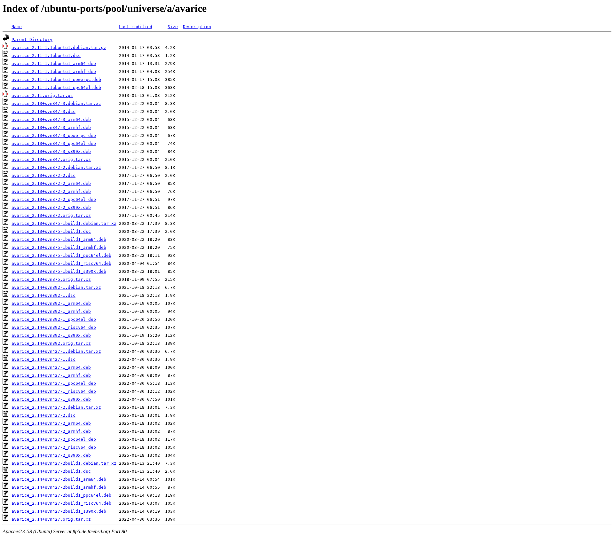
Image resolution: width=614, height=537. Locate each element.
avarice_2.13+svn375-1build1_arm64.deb (59, 239)
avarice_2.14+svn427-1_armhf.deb (51, 375)
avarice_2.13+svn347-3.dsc (43, 111)
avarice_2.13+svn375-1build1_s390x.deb (59, 271)
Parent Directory (32, 39)
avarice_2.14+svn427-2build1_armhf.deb (59, 487)
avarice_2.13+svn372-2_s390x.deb (51, 207)
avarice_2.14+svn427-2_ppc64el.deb (54, 439)
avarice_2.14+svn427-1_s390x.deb (51, 399)
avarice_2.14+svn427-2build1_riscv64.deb (61, 503)
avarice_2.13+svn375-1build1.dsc (51, 231)
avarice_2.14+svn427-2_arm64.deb (51, 423)
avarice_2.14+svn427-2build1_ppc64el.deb (61, 495)
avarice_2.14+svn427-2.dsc (43, 415)
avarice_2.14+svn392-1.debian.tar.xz (56, 287)
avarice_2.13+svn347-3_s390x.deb (51, 151)
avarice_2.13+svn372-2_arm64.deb (51, 183)
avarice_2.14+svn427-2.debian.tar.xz (56, 407)
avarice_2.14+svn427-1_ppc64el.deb (54, 383)
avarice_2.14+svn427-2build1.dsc (51, 471)
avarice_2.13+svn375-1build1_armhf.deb (59, 247)
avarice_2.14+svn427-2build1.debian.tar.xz (64, 463)
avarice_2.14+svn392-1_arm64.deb (51, 303)
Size (173, 26)
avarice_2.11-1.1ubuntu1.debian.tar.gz (59, 47)
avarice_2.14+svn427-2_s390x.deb (51, 455)
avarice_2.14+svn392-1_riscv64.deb (54, 327)
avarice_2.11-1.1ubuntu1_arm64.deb (54, 63)
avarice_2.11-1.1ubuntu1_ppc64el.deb (56, 87)
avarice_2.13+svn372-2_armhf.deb (51, 191)
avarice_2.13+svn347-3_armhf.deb (51, 127)
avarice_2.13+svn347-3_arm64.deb (51, 119)
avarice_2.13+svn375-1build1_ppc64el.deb (61, 255)
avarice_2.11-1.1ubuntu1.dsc (46, 55)
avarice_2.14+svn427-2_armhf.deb (51, 431)
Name (17, 26)
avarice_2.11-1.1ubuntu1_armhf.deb (54, 71)
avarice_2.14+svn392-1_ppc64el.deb (54, 319)
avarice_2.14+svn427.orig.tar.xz (51, 519)
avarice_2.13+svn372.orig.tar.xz (51, 215)
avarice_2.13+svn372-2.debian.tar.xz (56, 167)
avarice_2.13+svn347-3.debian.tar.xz (56, 103)
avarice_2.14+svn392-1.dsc (43, 295)
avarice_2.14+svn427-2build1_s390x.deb (59, 511)
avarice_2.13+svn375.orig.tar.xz (51, 279)
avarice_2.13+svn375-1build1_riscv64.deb (61, 263)
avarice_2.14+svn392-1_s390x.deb (51, 335)
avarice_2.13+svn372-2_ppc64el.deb (54, 199)
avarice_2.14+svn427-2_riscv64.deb (54, 447)
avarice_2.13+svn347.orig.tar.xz (51, 159)
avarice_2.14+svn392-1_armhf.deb (51, 311)
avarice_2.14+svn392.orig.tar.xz (51, 343)
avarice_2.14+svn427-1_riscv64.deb (54, 391)
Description (197, 26)
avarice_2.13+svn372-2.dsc (43, 175)
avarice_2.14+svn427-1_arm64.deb (51, 367)
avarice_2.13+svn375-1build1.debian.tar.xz (64, 223)
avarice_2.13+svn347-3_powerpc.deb (54, 135)
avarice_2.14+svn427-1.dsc (43, 359)
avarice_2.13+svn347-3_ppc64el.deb (54, 143)
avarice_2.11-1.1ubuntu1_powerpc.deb (56, 79)
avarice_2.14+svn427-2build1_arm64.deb (59, 479)
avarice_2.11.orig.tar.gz (42, 95)
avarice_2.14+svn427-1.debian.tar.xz (56, 351)
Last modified (135, 26)
